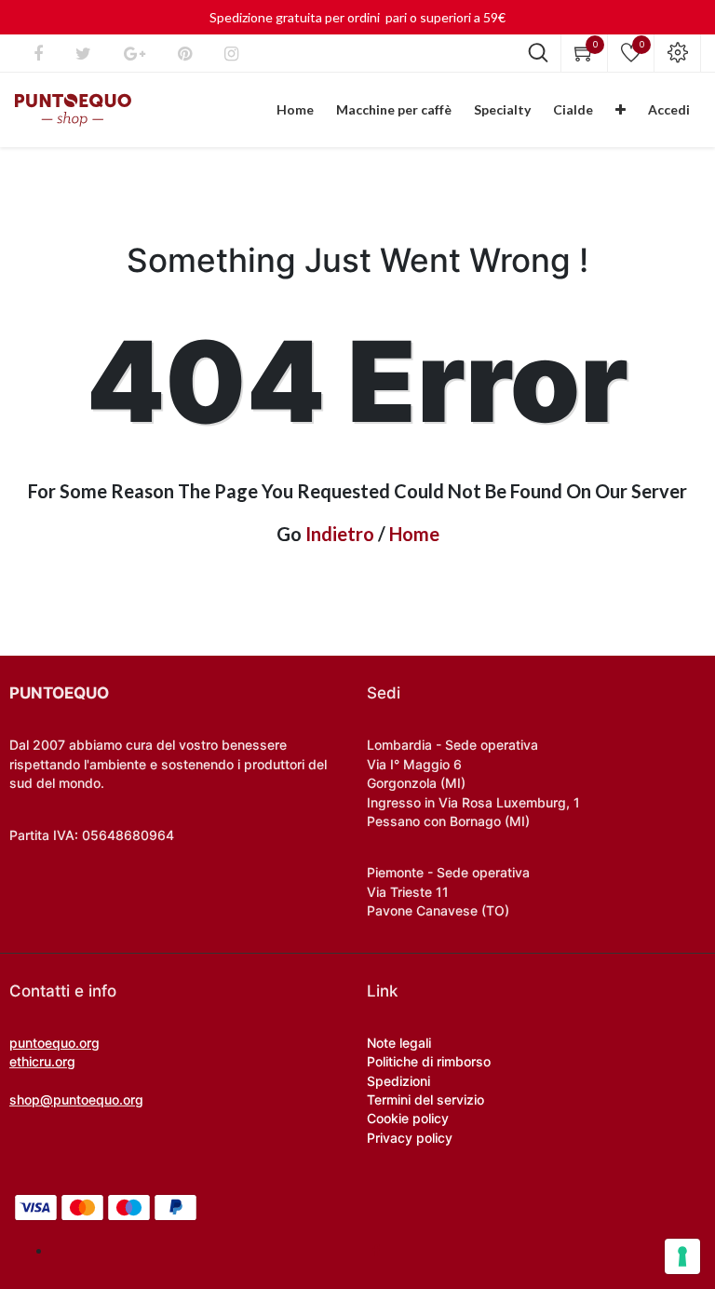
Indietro (339, 533)
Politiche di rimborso (429, 1061)
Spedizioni (398, 1081)
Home (414, 533)
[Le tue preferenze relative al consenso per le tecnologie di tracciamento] (682, 1256)
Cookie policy (408, 1118)
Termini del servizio (425, 1099)
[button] (620, 110)
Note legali (399, 1043)
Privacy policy (409, 1138)
